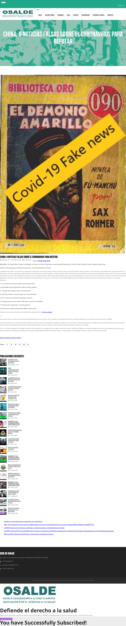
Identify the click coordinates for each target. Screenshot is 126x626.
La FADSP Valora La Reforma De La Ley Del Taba (14, 379)
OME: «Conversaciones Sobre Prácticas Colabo (13, 370)
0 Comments (27, 260)
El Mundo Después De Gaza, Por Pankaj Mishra (15, 431)
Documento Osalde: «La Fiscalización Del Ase (14, 414)
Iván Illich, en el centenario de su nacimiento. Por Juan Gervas (23, 521)
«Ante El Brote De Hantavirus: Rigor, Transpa (13, 440)
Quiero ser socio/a (6, 619)
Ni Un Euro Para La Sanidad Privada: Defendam (13, 405)
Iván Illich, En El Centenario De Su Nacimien (13, 361)
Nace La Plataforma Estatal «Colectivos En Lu (14, 466)
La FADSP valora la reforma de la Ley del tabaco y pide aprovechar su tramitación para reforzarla (34, 528)
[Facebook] (124, 5)
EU (3, 2)
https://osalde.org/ (8, 568)
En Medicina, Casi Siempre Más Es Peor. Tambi (13, 492)
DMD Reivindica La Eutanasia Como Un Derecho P (14, 475)
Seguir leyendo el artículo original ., (11, 338)
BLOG (68, 15)
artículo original (47, 312)
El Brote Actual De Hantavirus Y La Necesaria (13, 509)
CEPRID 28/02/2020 (44, 261)
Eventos (75, 15)
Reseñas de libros (98, 15)
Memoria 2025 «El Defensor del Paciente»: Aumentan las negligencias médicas (29, 534)
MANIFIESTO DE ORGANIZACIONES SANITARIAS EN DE (14, 423)
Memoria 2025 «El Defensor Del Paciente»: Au (13, 397)
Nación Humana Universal (13, 448)
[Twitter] (120, 5)
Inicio (40, 15)
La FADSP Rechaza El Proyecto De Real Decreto (14, 388)
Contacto (110, 15)
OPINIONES (61, 15)
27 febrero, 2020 (16, 260)
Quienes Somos (49, 15)
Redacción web (5, 260)
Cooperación (85, 15)
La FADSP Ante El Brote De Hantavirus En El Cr (14, 501)
